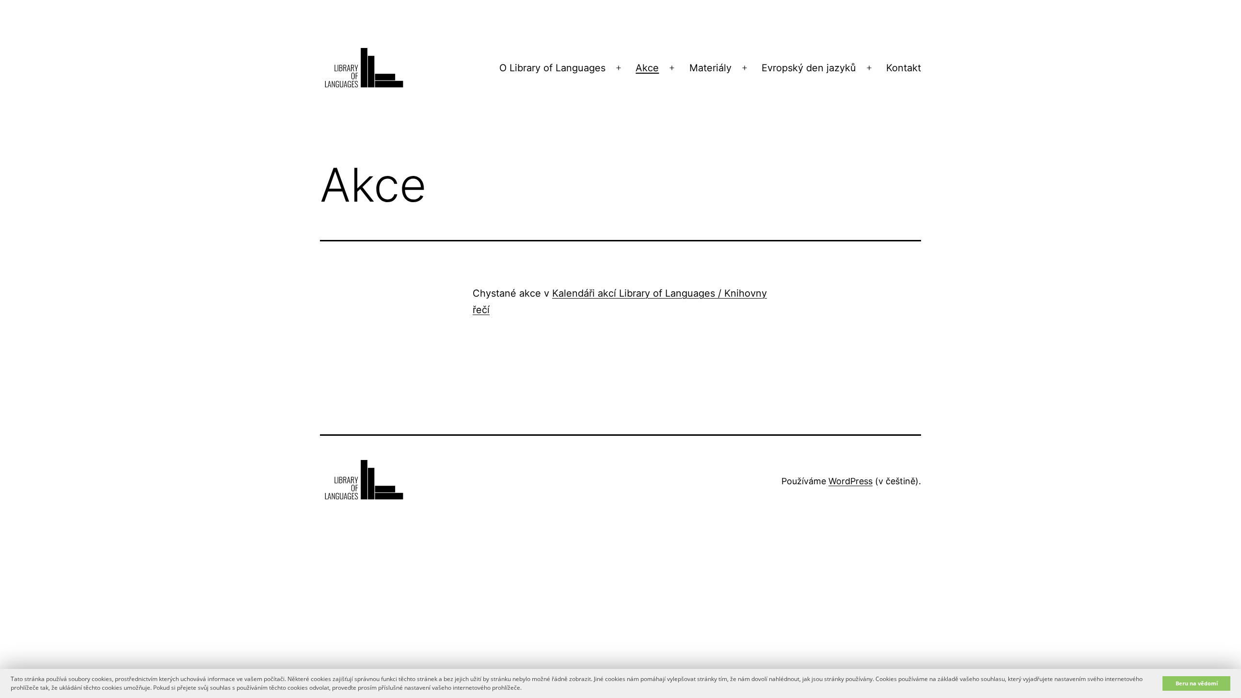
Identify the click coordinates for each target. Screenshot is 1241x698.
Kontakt (903, 68)
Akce (647, 68)
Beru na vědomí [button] (1197, 683)
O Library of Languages (552, 68)
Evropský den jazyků (809, 68)
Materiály (710, 68)
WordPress (850, 481)
